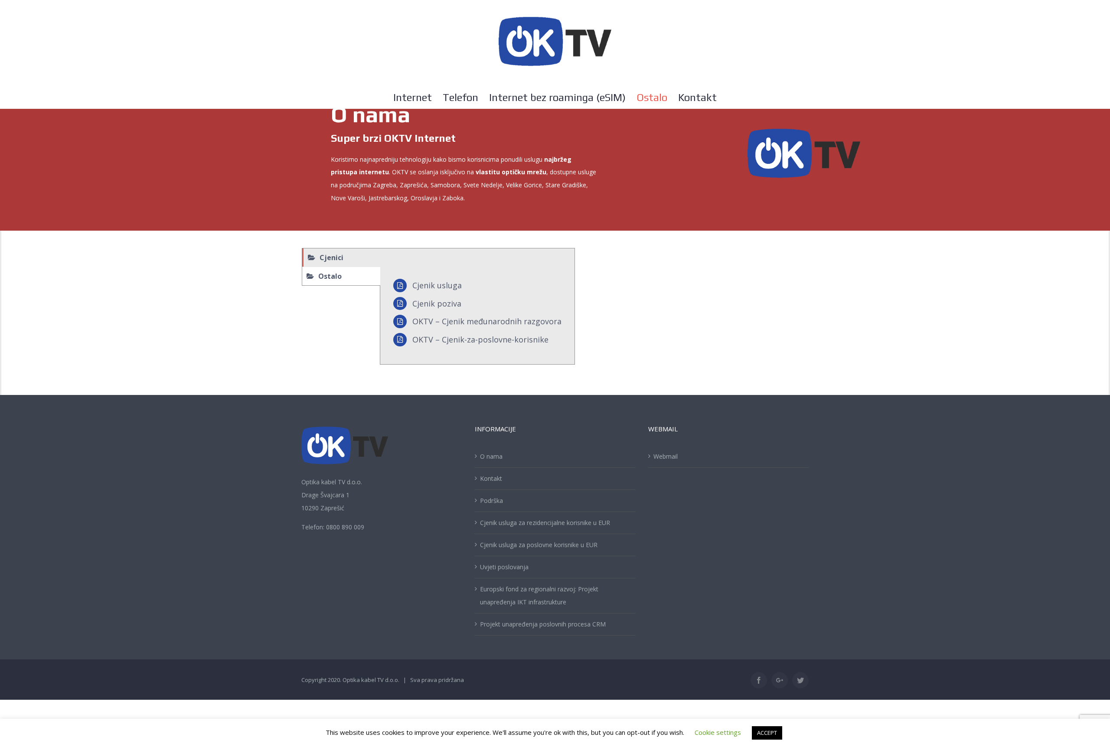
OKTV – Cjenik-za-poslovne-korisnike (480, 339)
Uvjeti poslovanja (504, 567)
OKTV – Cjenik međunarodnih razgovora (487, 321)
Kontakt (491, 478)
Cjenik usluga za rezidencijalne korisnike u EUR (545, 523)
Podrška (491, 500)
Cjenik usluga (437, 285)
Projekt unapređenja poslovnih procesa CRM (543, 624)
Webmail (665, 456)
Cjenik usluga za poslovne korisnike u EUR (538, 545)
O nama (491, 456)
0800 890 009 (345, 527)
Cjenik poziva (436, 303)
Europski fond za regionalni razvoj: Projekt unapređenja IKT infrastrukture (539, 595)
